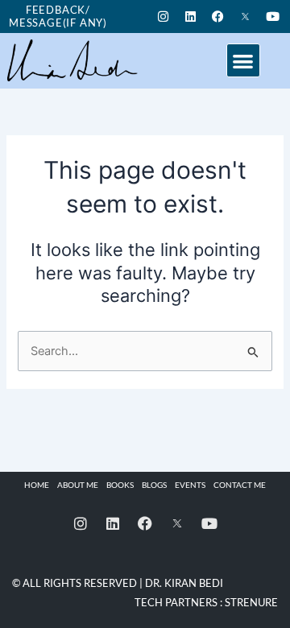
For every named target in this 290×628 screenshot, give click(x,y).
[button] (243, 60)
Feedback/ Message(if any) (58, 16)
